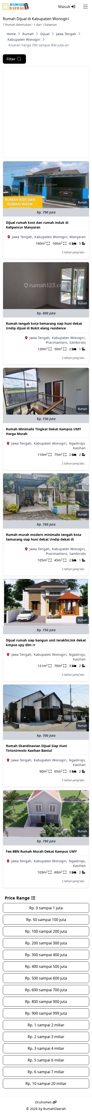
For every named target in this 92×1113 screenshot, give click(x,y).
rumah (82, 202)
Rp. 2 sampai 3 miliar (46, 1036)
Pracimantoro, (57, 342)
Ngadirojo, (77, 443)
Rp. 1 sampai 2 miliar (46, 1025)
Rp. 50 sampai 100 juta (46, 919)
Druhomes (44, 1102)
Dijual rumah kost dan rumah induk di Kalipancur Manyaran (37, 224)
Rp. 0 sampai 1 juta (46, 907)
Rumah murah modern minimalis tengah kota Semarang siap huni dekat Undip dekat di (43, 537)
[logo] (15, 6)
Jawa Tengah (66, 34)
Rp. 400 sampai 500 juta (46, 966)
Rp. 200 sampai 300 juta (46, 943)
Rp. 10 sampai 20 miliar (46, 1083)
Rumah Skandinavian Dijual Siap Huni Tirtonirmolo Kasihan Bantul (36, 748)
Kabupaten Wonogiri (24, 39)
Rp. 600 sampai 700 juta (46, 989)
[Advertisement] (46, 112)
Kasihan (79, 448)
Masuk (64, 6)
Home (11, 34)
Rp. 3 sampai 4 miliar (46, 1048)
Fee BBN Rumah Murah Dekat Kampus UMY (41, 851)
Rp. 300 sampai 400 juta (46, 954)
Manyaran (78, 237)
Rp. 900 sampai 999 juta (46, 1013)
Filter (11, 59)
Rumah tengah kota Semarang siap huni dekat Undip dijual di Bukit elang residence (44, 325)
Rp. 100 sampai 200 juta (46, 931)
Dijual (45, 34)
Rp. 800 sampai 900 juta (46, 1001)
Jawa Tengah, (22, 237)
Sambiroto (77, 342)
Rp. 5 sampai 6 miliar (46, 1060)
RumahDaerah (54, 1108)
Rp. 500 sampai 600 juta (46, 978)
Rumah (28, 34)
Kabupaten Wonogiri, (51, 237)
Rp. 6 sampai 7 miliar (46, 1071)
